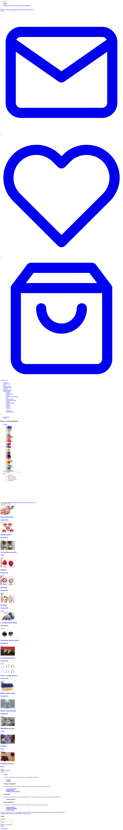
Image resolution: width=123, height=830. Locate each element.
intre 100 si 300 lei (12, 479)
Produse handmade (7, 390)
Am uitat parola (4, 828)
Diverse (8, 395)
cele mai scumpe (32, 502)
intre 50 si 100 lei (12, 477)
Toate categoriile (7, 391)
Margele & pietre (7, 386)
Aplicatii (5, 382)
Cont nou (5, 3)
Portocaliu (10, 461)
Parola (2, 821)
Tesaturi (8, 401)
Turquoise (10, 466)
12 (4, 505)
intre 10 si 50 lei (11, 476)
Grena (9, 444)
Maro (9, 452)
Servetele (5, 388)
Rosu (9, 462)
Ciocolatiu (10, 437)
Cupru (9, 439)
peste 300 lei (11, 480)
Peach (9, 459)
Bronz (9, 435)
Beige (9, 432)
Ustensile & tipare (7, 387)
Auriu (9, 431)
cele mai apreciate (17, 502)
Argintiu (10, 430)
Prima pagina (6, 417)
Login (4, 1)
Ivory (9, 448)
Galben (9, 442)
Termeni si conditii (5, 813)
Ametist (9, 428)
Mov (9, 454)
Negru (9, 456)
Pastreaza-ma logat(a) (7, 824)
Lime (9, 451)
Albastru (10, 427)
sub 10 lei (10, 475)
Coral (9, 438)
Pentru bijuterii (6, 383)
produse (5, 418)
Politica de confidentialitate (16, 813)
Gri (8, 445)
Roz (9, 464)
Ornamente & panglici (11, 400)
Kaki (9, 449)
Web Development (27, 813)
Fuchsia (9, 441)
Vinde (4, 4)
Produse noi (9, 410)
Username (3, 819)
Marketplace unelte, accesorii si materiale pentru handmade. (16, 5)
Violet (9, 469)
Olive (9, 458)
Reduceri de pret (10, 411)
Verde (9, 468)
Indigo (9, 447)
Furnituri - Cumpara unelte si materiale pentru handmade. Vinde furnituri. (17, 9)
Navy (9, 455)
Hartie (7, 404)
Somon (9, 465)
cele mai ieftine (24, 502)
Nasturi (8, 406)
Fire (4, 385)
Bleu (9, 434)
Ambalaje (8, 405)
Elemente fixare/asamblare (12, 396)
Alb (9, 425)
